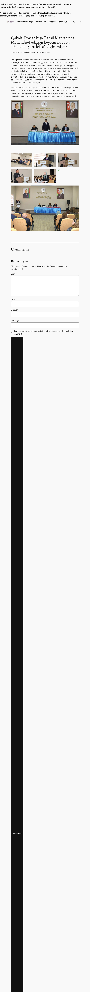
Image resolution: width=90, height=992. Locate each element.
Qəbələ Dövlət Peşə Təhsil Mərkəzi (31, 22)
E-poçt (14, 310)
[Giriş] (73, 21)
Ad (13, 299)
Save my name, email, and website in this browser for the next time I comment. (44, 332)
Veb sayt (15, 320)
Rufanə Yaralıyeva (31, 52)
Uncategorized (45, 52)
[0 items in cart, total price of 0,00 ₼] (80, 21)
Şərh (14, 274)
